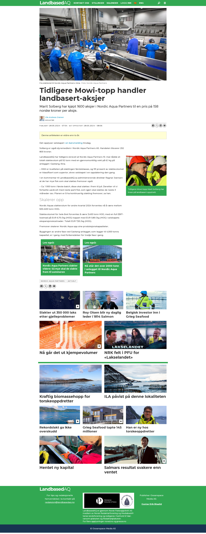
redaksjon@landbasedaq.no (60, 502)
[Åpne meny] (165, 3)
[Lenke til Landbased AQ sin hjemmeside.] (103, 489)
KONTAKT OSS (81, 3)
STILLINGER (98, 3)
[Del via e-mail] (164, 125)
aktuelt (72, 281)
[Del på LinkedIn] (160, 125)
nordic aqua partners (53, 281)
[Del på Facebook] (153, 125)
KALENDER (112, 3)
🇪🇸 (135, 3)
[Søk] (159, 3)
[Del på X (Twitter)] (157, 125)
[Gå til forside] (55, 3)
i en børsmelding (73, 143)
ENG (141, 3)
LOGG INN (126, 3)
